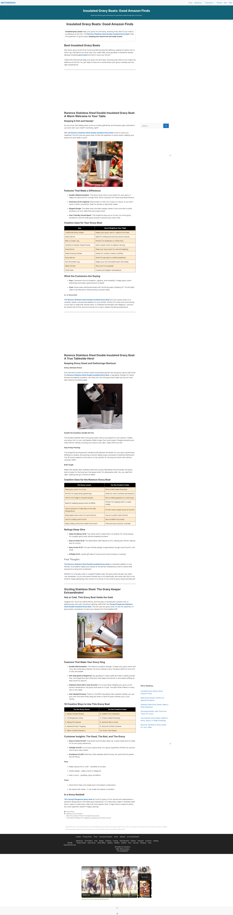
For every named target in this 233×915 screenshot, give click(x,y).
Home (190, 3)
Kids (95, 841)
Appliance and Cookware (74, 814)
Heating (155, 841)
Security (135, 843)
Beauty (101, 841)
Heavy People (81, 843)
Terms (96, 837)
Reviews (219, 3)
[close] (117, 908)
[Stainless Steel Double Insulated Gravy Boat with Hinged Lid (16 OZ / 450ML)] (100, 635)
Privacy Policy (87, 837)
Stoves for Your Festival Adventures (100, 869)
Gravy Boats (70, 811)
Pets (129, 843)
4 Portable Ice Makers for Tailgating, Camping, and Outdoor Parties (88, 818)
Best (225, 3)
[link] (84, 869)
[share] (134, 868)
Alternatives (209, 3)
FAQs (230, 3)
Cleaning (108, 841)
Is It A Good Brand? (133, 837)
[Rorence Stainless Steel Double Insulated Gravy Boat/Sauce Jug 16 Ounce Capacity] (100, 406)
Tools (149, 843)
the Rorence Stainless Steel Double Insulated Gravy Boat (90, 133)
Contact (78, 837)
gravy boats (83, 55)
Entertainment (124, 841)
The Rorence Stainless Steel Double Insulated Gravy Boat (87, 300)
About (116, 837)
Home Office (101, 843)
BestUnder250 (8, 3)
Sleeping (143, 843)
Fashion (133, 841)
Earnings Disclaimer (105, 837)
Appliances (197, 3)
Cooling (115, 841)
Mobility (116, 843)
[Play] (145, 884)
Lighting (109, 843)
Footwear (141, 841)
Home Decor (92, 843)
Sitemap (122, 837)
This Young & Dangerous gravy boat (78, 799)
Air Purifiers (89, 841)
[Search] (166, 126)
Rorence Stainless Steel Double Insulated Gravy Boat (108, 34)
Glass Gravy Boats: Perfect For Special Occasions (82, 816)
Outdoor (124, 843)
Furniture (148, 841)
